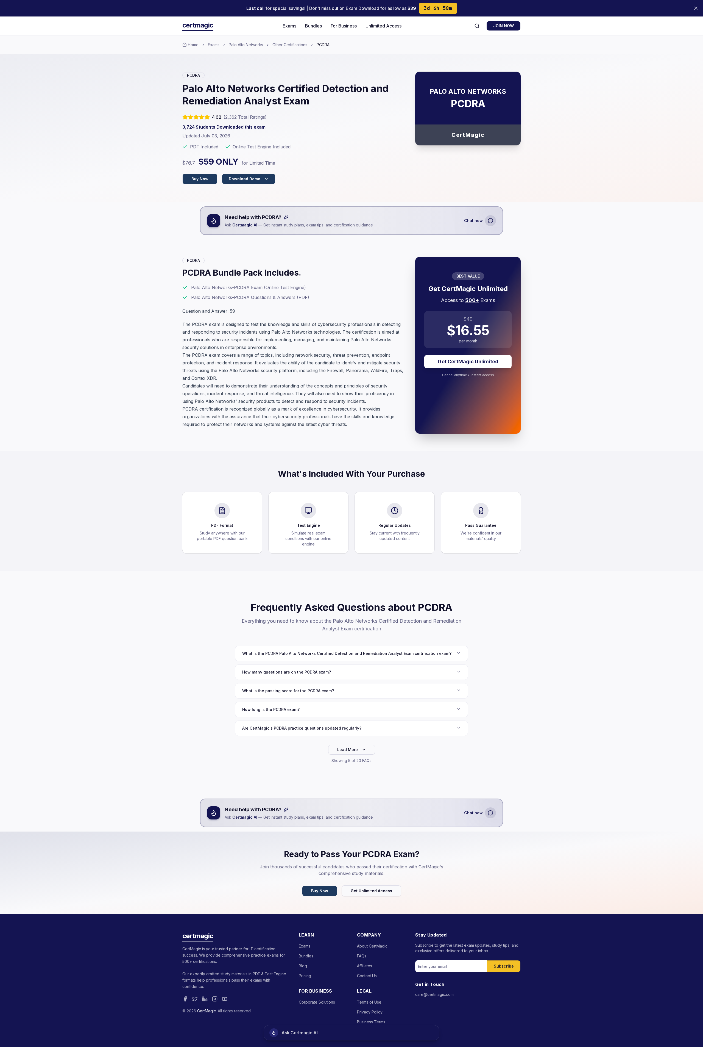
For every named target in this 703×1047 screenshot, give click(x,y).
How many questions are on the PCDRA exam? (286, 672)
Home (193, 44)
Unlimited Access (383, 26)
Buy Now (199, 178)
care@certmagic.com (434, 994)
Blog (303, 965)
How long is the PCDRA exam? (271, 709)
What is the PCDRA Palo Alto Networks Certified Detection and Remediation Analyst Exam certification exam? (346, 653)
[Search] (477, 26)
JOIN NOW (503, 25)
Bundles (313, 26)
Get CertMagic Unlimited (468, 361)
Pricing (305, 975)
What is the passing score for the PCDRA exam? (288, 690)
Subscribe (504, 966)
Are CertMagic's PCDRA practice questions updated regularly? (301, 728)
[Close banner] (696, 8)
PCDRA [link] (323, 44)
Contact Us (367, 975)
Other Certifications (289, 44)
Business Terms (371, 1022)
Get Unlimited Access (371, 890)
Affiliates (364, 965)
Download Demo (244, 178)
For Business (344, 26)
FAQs (361, 956)
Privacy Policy (370, 1012)
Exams (289, 26)
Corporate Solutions (317, 1002)
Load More (347, 749)
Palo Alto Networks (246, 44)
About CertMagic (372, 946)
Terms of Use (369, 1002)
